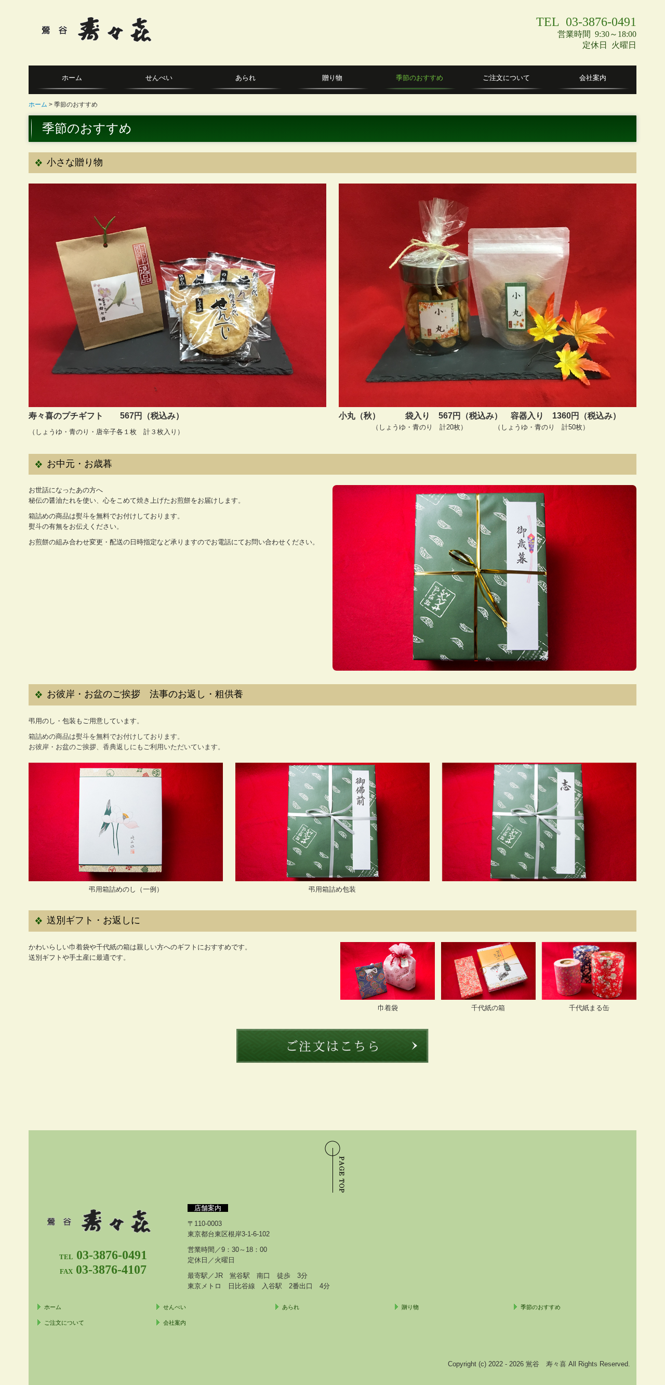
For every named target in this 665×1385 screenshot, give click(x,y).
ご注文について (506, 78)
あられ (245, 78)
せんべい (158, 78)
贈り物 (332, 78)
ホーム (72, 78)
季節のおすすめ (419, 78)
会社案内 (592, 78)
